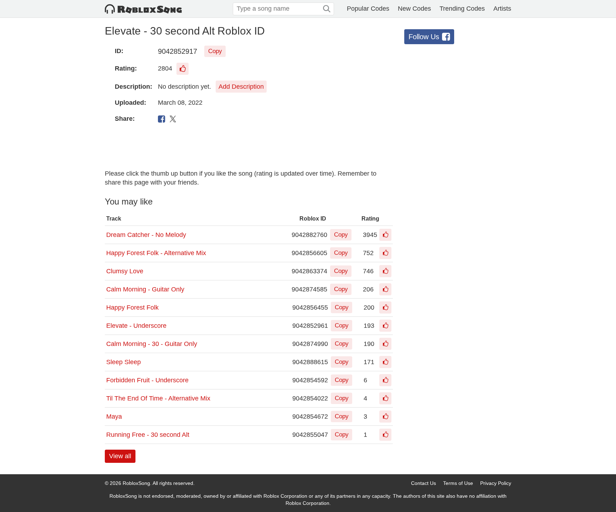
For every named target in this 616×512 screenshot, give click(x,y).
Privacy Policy (495, 483)
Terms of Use (458, 483)
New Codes (414, 8)
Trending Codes (462, 8)
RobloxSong (136, 483)
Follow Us (424, 37)
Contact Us (423, 483)
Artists (502, 8)
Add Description (241, 86)
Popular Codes (368, 8)
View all (120, 456)
